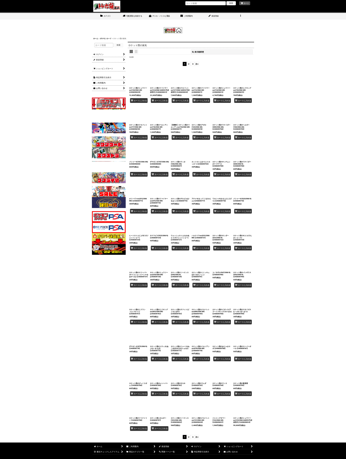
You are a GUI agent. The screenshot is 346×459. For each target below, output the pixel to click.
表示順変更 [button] (199, 52)
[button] (240, 16)
